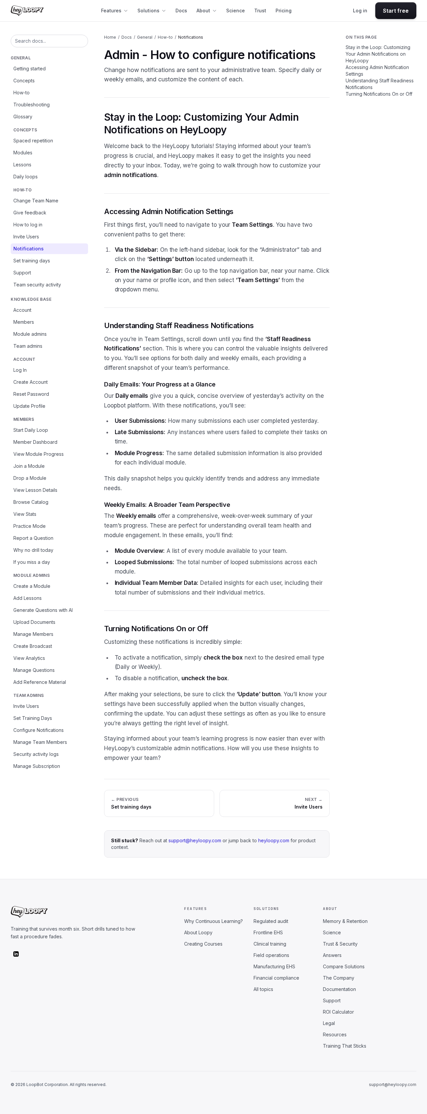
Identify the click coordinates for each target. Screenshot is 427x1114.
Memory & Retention (345, 921)
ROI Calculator (338, 1012)
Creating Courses (203, 944)
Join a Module (29, 466)
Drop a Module (29, 478)
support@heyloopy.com (194, 840)
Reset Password (31, 394)
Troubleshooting (31, 104)
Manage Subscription (36, 766)
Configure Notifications (38, 730)
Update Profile (29, 406)
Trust (260, 10)
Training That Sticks (344, 1046)
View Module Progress (38, 454)
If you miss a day (31, 562)
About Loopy (198, 932)
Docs (181, 10)
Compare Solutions (344, 966)
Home (110, 37)
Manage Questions (34, 670)
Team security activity (37, 284)
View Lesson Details (35, 490)
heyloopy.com (273, 840)
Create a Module (31, 586)
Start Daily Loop (30, 430)
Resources (335, 1034)
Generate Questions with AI (43, 610)
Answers (332, 955)
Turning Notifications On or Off (379, 94)
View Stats (24, 514)
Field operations (271, 955)
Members (23, 322)
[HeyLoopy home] (27, 10)
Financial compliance (276, 978)
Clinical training (270, 944)
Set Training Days (32, 718)
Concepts (24, 80)
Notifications (28, 248)
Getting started (29, 68)
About (203, 10)
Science (235, 10)
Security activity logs (36, 754)
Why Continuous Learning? (213, 921)
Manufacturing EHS (274, 966)
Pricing (284, 10)
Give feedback (29, 212)
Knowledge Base (31, 299)
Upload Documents (34, 622)
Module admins (30, 334)
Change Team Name (35, 200)
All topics (263, 989)
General (21, 57)
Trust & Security (340, 944)
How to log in (27, 224)
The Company (338, 978)
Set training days (31, 260)
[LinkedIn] (16, 954)
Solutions (148, 10)
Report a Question (33, 538)
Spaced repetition (33, 140)
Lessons (22, 164)
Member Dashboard (35, 442)
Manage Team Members (40, 742)
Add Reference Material (39, 682)
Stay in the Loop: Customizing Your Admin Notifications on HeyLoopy (378, 53)
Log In (20, 370)
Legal (329, 1023)
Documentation (339, 989)
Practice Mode (29, 526)
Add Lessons (27, 598)
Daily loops (25, 176)
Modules (22, 152)
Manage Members (33, 634)
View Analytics (29, 658)
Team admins (27, 346)
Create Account (30, 382)
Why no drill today (33, 550)
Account (22, 310)
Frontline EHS (268, 932)
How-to (21, 92)
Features (111, 10)
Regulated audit (271, 921)
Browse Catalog (30, 502)
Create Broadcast (32, 646)
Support (22, 272)
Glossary (22, 116)
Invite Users (26, 236)
